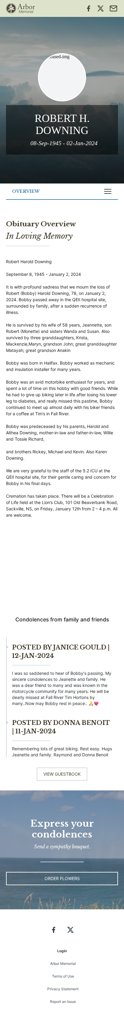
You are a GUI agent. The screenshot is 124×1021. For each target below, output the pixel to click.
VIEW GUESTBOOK (62, 774)
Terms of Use (63, 976)
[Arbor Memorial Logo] (20, 8)
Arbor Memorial (63, 963)
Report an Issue (63, 1001)
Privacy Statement (63, 989)
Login (62, 951)
